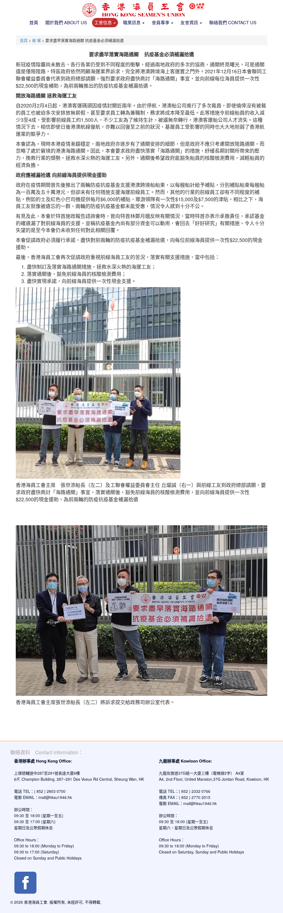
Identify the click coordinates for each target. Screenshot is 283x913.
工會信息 (103, 22)
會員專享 (161, 22)
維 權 (36, 40)
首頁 (33, 22)
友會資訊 (189, 22)
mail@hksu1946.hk (55, 797)
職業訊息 (132, 22)
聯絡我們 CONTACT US (232, 22)
